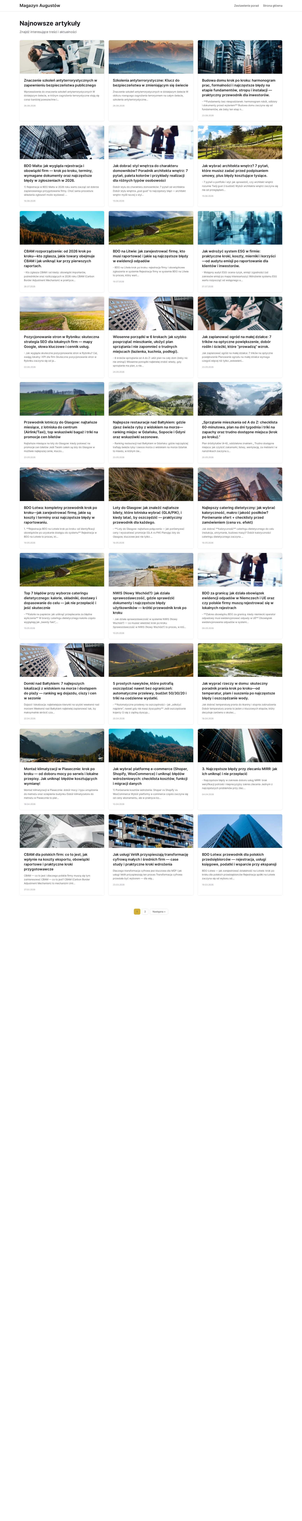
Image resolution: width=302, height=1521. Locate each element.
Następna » (159, 911)
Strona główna (272, 5)
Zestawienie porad (246, 5)
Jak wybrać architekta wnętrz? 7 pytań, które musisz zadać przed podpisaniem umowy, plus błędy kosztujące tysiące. (235, 171)
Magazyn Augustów (40, 5)
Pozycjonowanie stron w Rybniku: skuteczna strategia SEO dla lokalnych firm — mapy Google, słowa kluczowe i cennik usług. (61, 342)
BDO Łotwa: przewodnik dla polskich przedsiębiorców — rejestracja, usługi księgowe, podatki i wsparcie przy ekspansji (239, 859)
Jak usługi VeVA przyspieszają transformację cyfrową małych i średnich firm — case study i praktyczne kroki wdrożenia (150, 859)
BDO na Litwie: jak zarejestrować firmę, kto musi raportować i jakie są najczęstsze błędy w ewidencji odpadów (150, 256)
